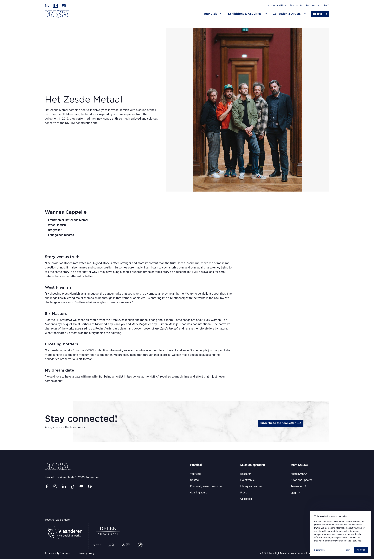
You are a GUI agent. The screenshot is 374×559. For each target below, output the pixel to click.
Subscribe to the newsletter (278, 423)
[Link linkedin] (64, 486)
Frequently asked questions (206, 486)
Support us (312, 5)
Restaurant (299, 486)
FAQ (326, 5)
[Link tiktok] (72, 486)
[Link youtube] (81, 486)
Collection (246, 498)
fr (64, 5)
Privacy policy (87, 553)
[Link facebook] (46, 486)
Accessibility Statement (58, 553)
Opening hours (198, 492)
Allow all (361, 549)
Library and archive (251, 486)
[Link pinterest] (90, 486)
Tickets (317, 14)
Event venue (247, 480)
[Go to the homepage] (58, 14)
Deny (348, 550)
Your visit (195, 473)
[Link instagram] (55, 486)
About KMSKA (277, 5)
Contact (194, 480)
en (55, 5)
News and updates (301, 480)
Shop (295, 492)
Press (243, 492)
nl (47, 5)
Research (296, 5)
